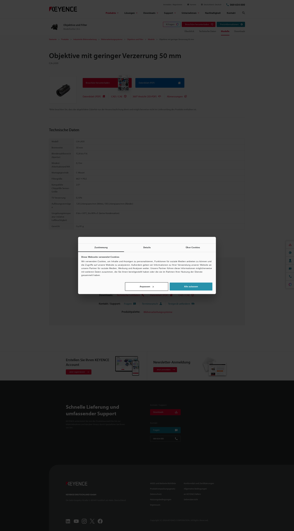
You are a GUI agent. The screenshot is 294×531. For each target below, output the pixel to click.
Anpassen (145, 286)
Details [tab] (147, 247)
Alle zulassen (191, 286)
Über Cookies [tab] (193, 247)
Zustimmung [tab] (101, 247)
